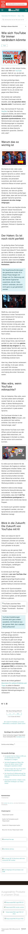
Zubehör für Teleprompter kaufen (11, 825)
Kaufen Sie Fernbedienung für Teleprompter (10, 820)
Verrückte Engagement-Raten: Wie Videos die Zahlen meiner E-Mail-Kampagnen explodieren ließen (14, 764)
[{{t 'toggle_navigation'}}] (2, 10)
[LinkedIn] (6, 703)
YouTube (18, 71)
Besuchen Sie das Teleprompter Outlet (12, 830)
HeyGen (4, 111)
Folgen (4, 45)
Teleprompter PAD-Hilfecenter (8, 15)
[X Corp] (4, 703)
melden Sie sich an (8, 803)
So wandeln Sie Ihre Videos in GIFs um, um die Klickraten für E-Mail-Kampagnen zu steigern (15, 757)
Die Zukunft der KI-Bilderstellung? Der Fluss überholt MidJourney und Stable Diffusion (15, 775)
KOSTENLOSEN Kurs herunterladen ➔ (16, 4)
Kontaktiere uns (20, 737)
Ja (9, 713)
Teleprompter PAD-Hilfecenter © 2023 (10, 930)
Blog (19, 15)
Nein (18, 713)
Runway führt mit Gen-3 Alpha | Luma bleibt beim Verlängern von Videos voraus (15, 781)
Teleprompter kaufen (7, 814)
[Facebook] (2, 703)
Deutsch (23, 929)
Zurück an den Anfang (7, 744)
